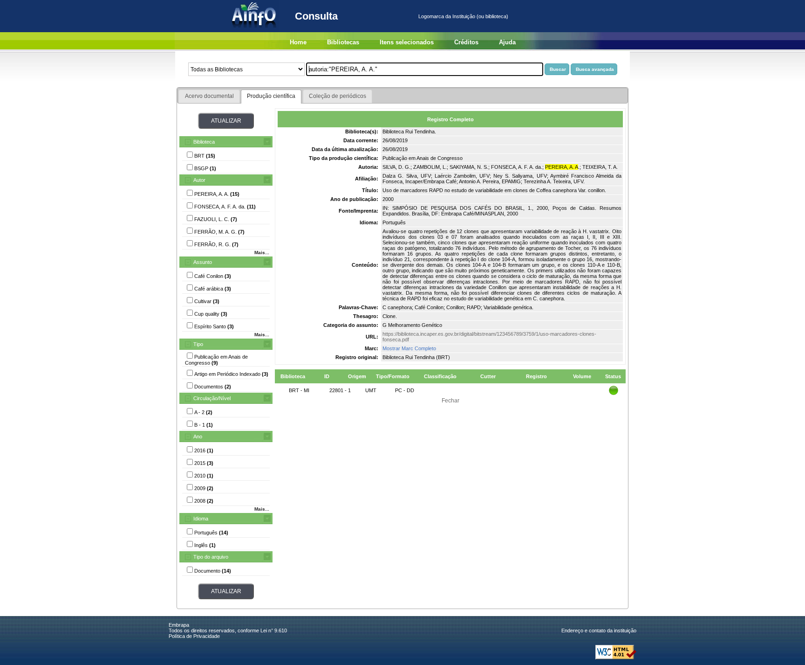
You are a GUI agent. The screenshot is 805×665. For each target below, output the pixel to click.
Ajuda (507, 42)
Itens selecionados (407, 42)
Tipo (198, 344)
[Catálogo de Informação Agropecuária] (254, 30)
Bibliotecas (343, 42)
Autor (199, 180)
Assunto (202, 262)
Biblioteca (204, 142)
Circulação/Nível (212, 398)
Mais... (261, 252)
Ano (197, 436)
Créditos (466, 42)
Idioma (200, 518)
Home (298, 42)
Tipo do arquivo (210, 557)
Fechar (450, 400)
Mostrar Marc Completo (409, 348)
